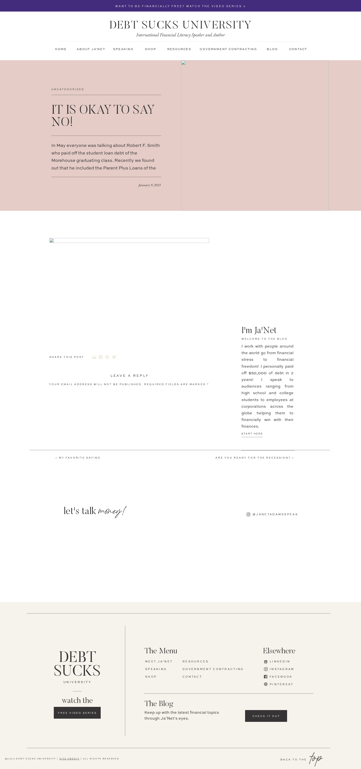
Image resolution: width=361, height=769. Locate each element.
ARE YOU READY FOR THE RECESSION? (253, 458)
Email (56, 445)
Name (56, 431)
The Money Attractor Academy (130, 745)
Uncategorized (67, 89)
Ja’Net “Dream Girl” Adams (176, 753)
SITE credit (69, 759)
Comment (60, 392)
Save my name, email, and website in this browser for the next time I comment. (121, 481)
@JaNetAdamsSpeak (97, 753)
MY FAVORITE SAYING (79, 458)
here (173, 722)
